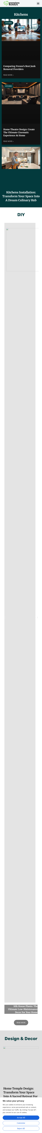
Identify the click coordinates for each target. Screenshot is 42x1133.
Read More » (8, 75)
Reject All (21, 1128)
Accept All (21, 1118)
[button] (38, 3)
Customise (21, 1123)
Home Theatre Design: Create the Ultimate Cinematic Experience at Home (19, 132)
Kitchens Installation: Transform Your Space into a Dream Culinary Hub (21, 196)
